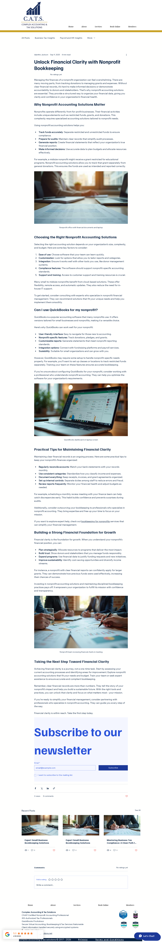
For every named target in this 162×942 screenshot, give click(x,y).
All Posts (26, 38)
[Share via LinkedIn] (48, 788)
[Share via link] (54, 788)
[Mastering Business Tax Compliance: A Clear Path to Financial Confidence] (122, 825)
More (89, 38)
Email (37, 763)
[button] (98, 26)
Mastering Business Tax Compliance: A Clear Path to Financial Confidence (121, 841)
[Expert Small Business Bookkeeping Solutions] (40, 825)
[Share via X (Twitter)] (41, 788)
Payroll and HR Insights (71, 38)
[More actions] (126, 54)
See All (137, 810)
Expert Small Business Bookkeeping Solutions (37, 841)
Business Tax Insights (45, 38)
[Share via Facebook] (35, 788)
